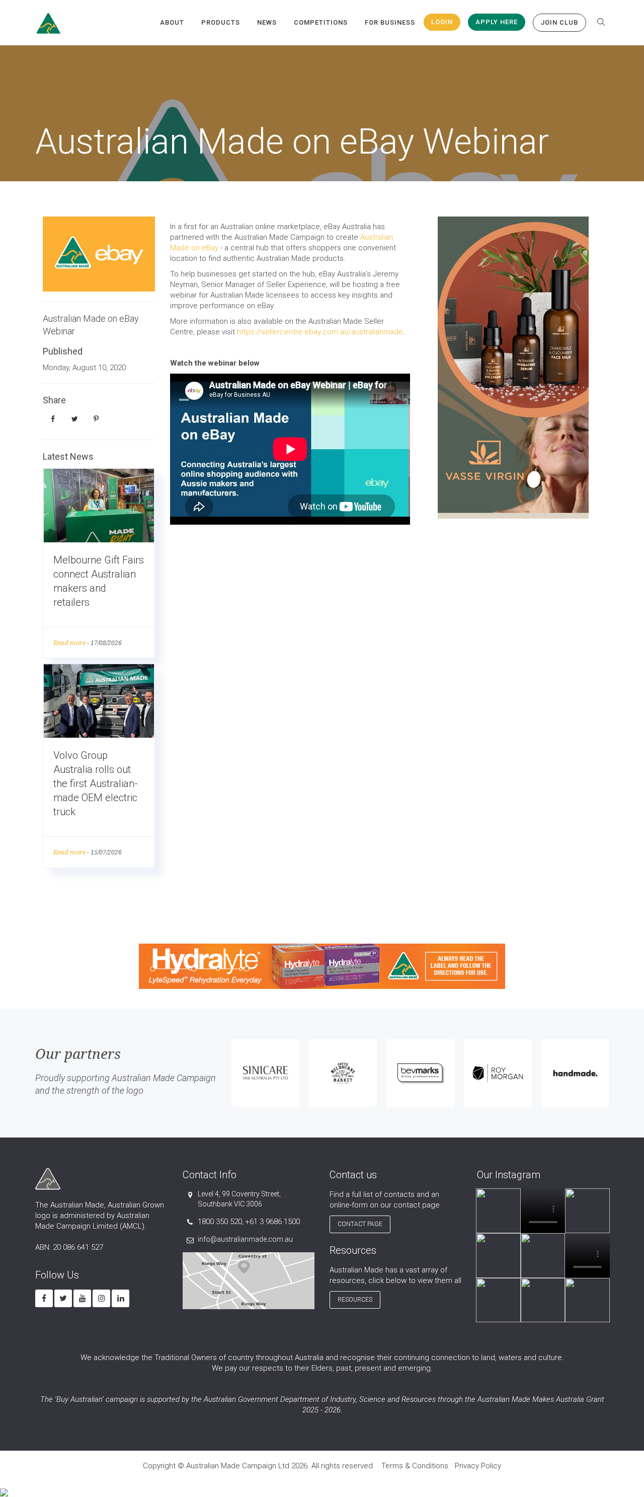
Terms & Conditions (414, 1465)
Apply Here (496, 22)
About (172, 22)
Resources (355, 1299)
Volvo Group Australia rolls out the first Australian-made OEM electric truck (95, 783)
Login (442, 22)
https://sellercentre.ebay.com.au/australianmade (320, 331)
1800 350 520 (220, 1221)
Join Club (559, 22)
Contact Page (360, 1224)
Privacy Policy (478, 1465)
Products (220, 22)
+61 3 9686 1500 (272, 1221)
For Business (390, 22)
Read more (69, 643)
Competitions (321, 22)
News (267, 22)
